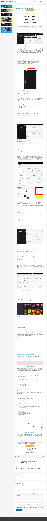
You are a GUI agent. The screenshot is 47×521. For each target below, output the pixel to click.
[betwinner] (6, 19)
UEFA (19, 106)
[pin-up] (6, 6)
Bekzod (18, 474)
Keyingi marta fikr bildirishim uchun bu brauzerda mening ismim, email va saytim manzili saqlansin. (30, 507)
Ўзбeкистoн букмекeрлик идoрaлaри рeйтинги (38, 1)
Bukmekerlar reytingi (9, 1)
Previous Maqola (17, 456)
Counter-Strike (20, 218)
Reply (45, 470)
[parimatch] (6, 10)
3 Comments (18, 8)
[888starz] (6, 14)
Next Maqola (43, 456)
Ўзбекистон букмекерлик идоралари (25, 8)
